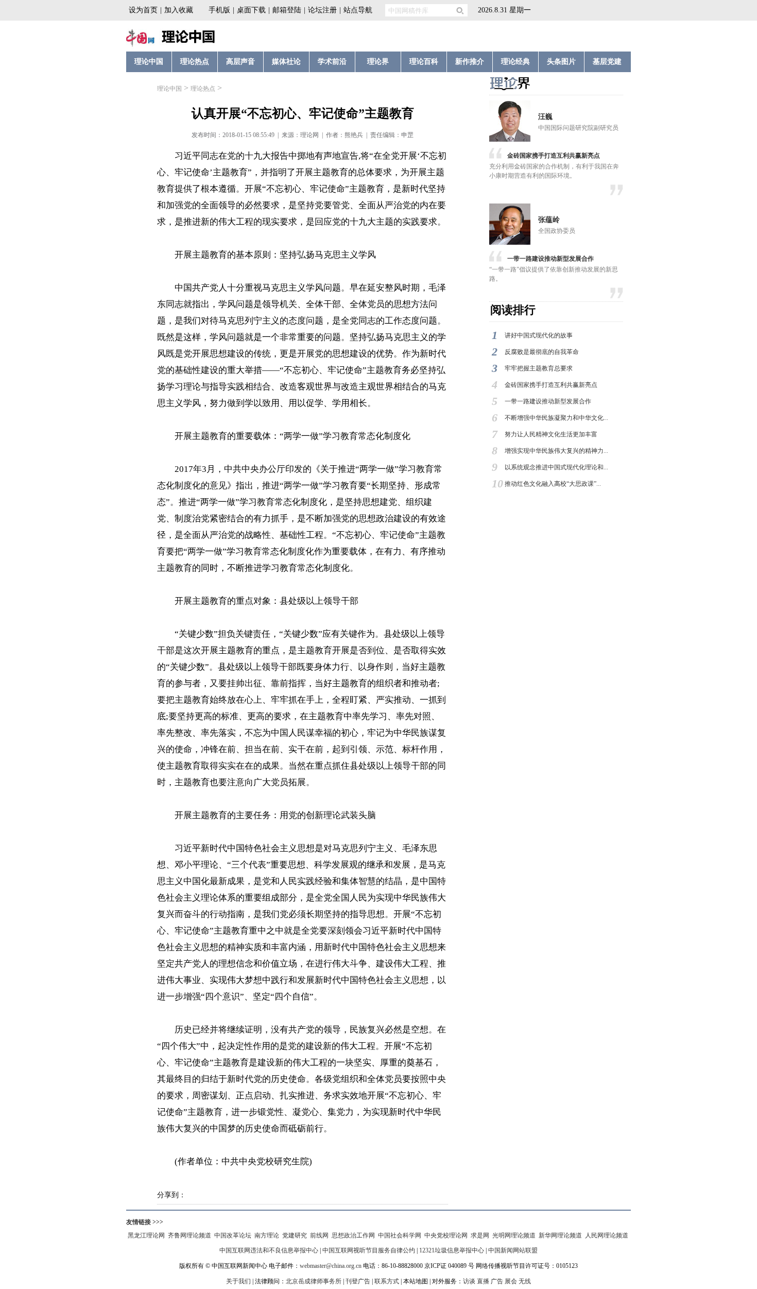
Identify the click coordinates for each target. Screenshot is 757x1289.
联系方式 (386, 1281)
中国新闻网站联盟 (513, 1250)
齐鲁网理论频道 (189, 1235)
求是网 (480, 1235)
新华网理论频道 (560, 1235)
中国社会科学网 (399, 1235)
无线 (525, 1281)
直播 (483, 1281)
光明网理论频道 (514, 1235)
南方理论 (266, 1235)
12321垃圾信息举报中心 (451, 1250)
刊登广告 (358, 1281)
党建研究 (294, 1235)
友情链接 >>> (144, 1222)
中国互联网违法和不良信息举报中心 (268, 1250)
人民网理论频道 (606, 1235)
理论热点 (203, 88)
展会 (511, 1281)
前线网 (319, 1235)
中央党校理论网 (446, 1235)
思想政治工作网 (353, 1235)
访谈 (469, 1281)
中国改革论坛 (232, 1235)
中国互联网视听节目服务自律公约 (368, 1250)
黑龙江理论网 (146, 1235)
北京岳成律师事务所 (313, 1281)
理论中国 (169, 88)
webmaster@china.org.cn (331, 1265)
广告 (497, 1281)
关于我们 (238, 1281)
